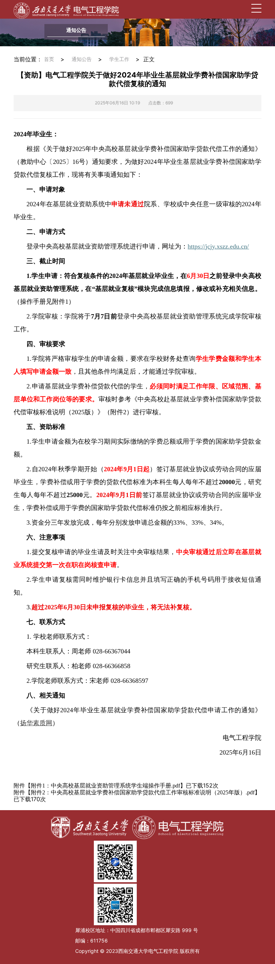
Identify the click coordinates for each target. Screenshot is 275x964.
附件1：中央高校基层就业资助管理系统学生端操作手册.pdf (105, 786)
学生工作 (119, 59)
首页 (49, 59)
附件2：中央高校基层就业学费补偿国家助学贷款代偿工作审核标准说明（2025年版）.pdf (143, 792)
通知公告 (82, 59)
